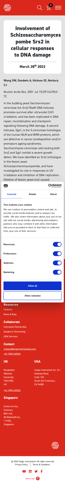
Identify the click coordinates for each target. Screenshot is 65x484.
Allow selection (32, 295)
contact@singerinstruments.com (18, 349)
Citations (8, 309)
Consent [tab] (11, 194)
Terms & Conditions (41, 464)
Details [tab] (32, 194)
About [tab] (53, 194)
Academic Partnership (15, 331)
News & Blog (10, 314)
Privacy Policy (21, 464)
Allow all (32, 286)
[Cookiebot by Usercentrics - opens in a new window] (48, 186)
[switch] (57, 253)
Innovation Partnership (15, 326)
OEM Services (11, 336)
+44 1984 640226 (12, 353)
